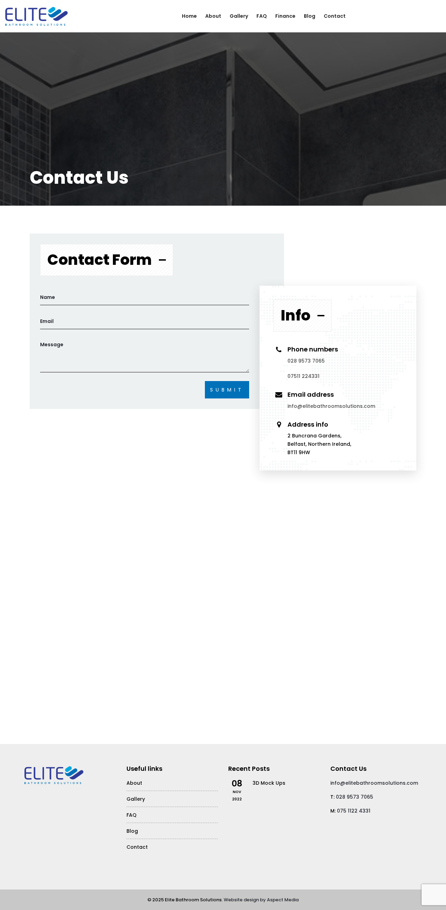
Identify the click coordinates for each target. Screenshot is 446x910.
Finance (285, 16)
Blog (309, 16)
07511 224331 (303, 376)
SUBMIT (227, 389)
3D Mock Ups (269, 783)
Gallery (239, 16)
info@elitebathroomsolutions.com (331, 406)
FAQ (261, 16)
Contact (335, 16)
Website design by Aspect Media (261, 899)
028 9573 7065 (306, 360)
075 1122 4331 (353, 810)
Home (189, 16)
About (213, 16)
